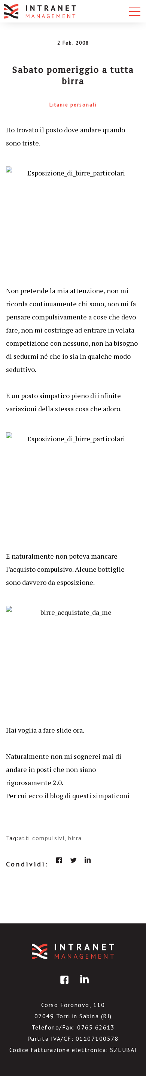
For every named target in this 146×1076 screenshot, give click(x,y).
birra (75, 838)
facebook (59, 860)
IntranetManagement (73, 951)
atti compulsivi (42, 838)
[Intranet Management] (40, 11)
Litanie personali (73, 105)
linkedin (87, 860)
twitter (73, 860)
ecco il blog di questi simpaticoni (79, 795)
